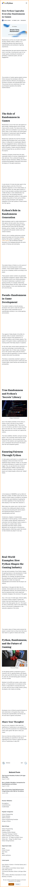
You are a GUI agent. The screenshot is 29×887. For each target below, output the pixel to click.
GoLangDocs (5, 803)
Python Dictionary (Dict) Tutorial (10, 835)
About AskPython (6, 855)
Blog (3, 853)
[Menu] (26, 3)
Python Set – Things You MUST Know (11, 839)
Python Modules (6, 816)
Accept (11, 884)
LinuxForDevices (6, 805)
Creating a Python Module (8, 832)
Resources (23, 20)
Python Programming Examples (10, 819)
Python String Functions (8, 840)
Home (3, 848)
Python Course (6, 850)
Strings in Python (6, 821)
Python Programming (7, 814)
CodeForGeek (5, 806)
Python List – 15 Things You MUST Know (12, 837)
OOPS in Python (6, 817)
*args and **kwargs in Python (9, 834)
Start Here (4, 851)
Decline (17, 884)
